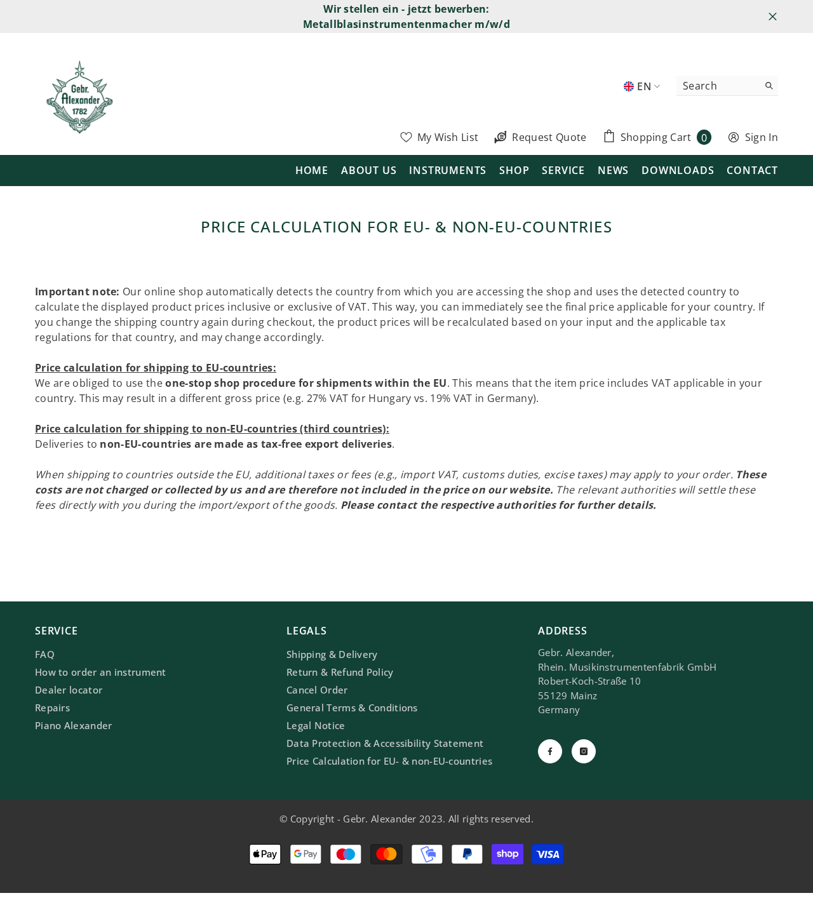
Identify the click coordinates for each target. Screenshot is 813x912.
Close (772, 16)
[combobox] (717, 85)
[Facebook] (550, 751)
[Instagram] (584, 751)
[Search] (727, 86)
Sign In (761, 137)
